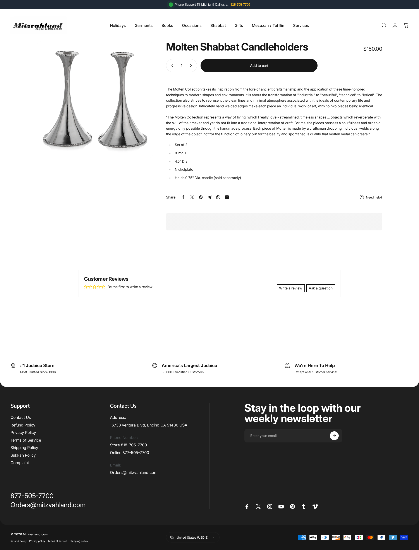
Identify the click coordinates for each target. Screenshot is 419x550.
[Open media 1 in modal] (95, 100)
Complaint (19, 462)
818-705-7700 (240, 4)
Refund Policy (22, 425)
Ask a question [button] (321, 288)
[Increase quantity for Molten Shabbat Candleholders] (192, 65)
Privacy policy (37, 541)
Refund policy (18, 541)
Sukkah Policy (23, 455)
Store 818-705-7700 (128, 445)
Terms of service (57, 541)
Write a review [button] (290, 288)
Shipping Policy (24, 447)
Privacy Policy (23, 432)
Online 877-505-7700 (129, 452)
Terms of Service (25, 440)
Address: (118, 417)
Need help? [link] (374, 197)
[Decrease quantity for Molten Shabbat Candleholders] (171, 65)
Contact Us (20, 417)
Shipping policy (79, 541)
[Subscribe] (334, 435)
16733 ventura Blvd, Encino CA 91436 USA (148, 425)
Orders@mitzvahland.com (134, 472)
